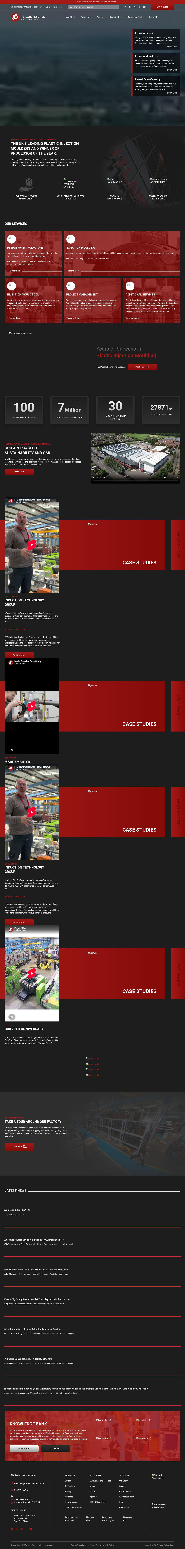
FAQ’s (92, 1491)
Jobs (92, 1486)
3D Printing (70, 1486)
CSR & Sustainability (99, 1502)
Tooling (68, 1491)
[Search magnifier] (70, 7)
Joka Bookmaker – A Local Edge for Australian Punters (32, 1329)
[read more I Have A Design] (156, 39)
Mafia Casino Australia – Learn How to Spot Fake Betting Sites (36, 1269)
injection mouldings (140, 300)
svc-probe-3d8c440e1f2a (17, 1210)
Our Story (123, 1481)
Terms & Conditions (79, 1545)
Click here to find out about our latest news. (71, 2)
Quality (93, 1497)
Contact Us (124, 1507)
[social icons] (125, 7)
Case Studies (125, 1491)
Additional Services (73, 1507)
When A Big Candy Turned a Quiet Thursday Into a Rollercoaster (37, 1299)
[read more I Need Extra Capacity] (156, 86)
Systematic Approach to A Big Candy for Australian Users (34, 1239)
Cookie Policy (108, 1545)
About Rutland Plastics (100, 1481)
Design (68, 1481)
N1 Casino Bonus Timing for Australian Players (28, 1359)
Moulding (69, 1497)
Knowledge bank (126, 1497)
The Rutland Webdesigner (163, 1545)
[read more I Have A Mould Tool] (156, 63)
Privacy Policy (95, 1545)
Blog (121, 1502)
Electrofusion (71, 1502)
